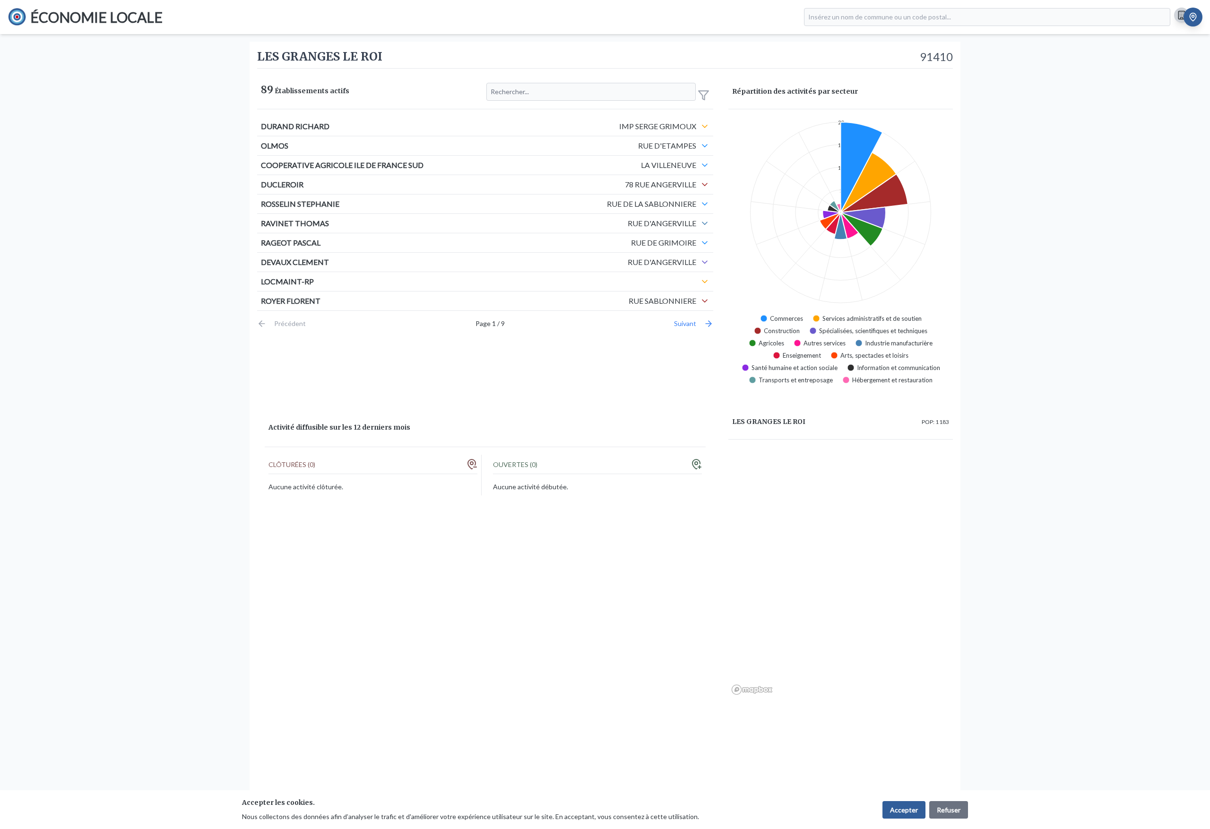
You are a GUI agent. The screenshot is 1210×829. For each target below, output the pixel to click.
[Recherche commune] (1193, 17)
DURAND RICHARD (295, 126)
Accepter (904, 810)
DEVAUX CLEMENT (295, 261)
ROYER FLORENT (290, 300)
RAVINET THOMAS (295, 223)
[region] (840, 572)
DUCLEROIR (282, 184)
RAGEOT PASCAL (290, 242)
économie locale (96, 17)
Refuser (948, 810)
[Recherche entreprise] (1181, 15)
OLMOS (274, 145)
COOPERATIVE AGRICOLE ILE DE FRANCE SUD (342, 164)
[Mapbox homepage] (752, 689)
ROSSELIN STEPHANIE (300, 203)
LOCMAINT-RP (287, 281)
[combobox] (987, 17)
